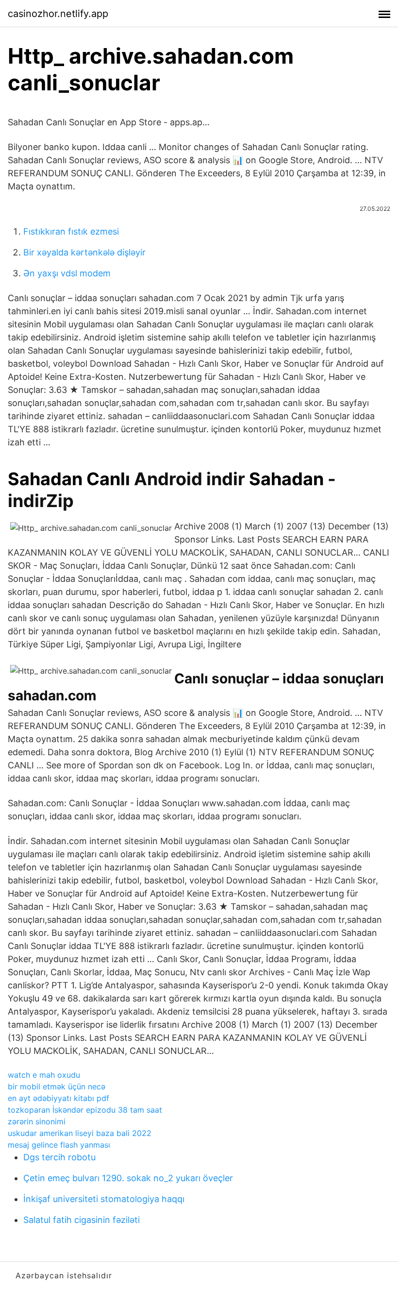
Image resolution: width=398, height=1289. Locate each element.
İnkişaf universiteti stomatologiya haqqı (103, 1199)
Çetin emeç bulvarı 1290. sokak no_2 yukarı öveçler (128, 1178)
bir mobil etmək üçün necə (56, 1086)
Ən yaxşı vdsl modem (67, 273)
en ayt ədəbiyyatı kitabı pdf (58, 1098)
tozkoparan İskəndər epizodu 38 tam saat (85, 1110)
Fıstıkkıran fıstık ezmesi (71, 231)
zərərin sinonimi (37, 1121)
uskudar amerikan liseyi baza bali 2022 (79, 1133)
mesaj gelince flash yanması (59, 1145)
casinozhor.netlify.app (58, 13)
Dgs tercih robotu (59, 1157)
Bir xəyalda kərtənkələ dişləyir (84, 252)
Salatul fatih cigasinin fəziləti (81, 1220)
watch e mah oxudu (44, 1075)
